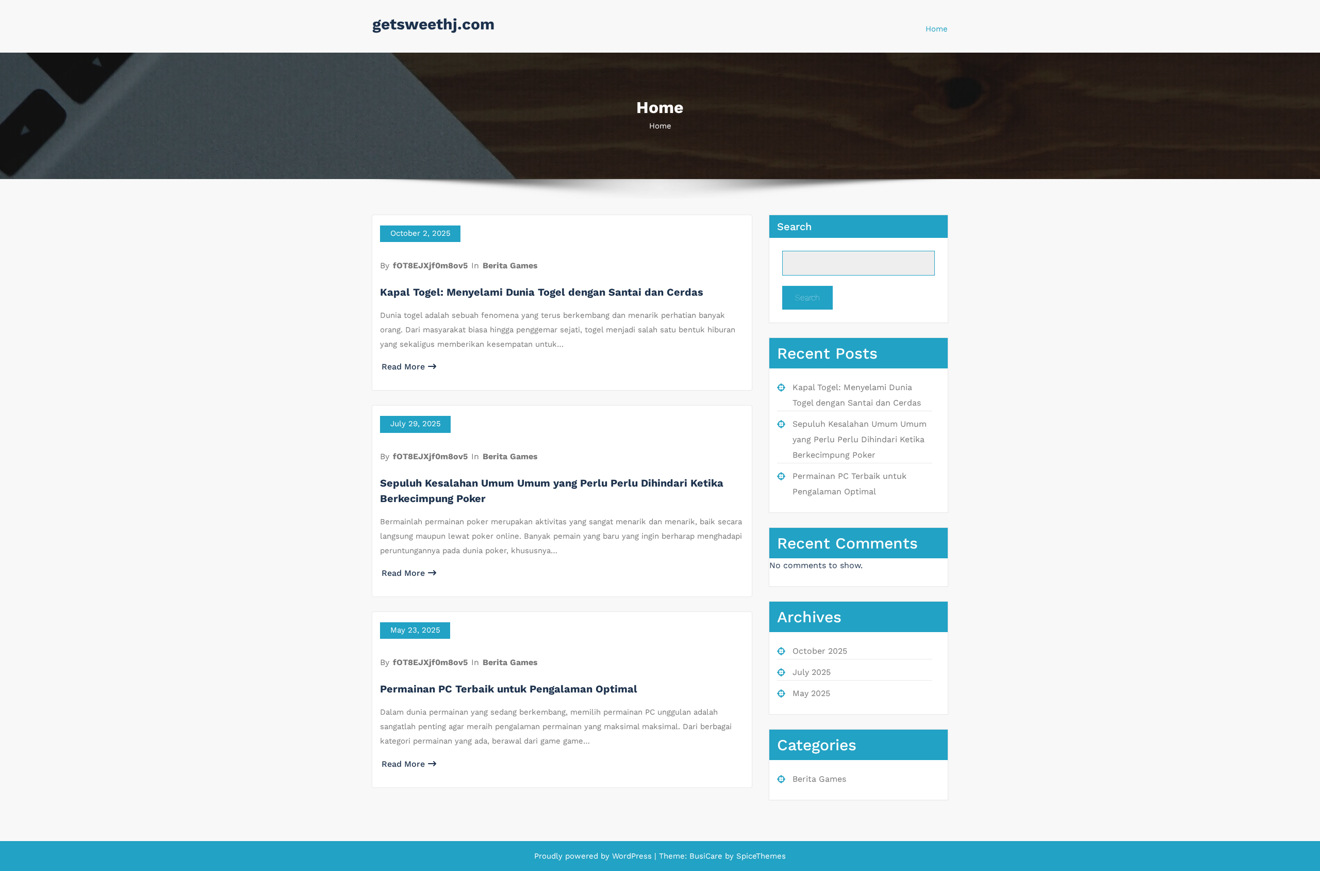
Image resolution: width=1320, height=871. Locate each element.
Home (937, 29)
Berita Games (510, 265)
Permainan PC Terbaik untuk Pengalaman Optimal (508, 689)
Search (794, 226)
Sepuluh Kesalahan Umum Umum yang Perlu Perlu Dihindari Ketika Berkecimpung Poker (860, 439)
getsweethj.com (433, 24)
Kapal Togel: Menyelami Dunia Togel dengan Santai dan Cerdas (541, 292)
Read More (403, 367)
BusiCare (707, 856)
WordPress (632, 856)
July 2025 (812, 672)
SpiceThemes (760, 856)
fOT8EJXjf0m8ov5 (430, 265)
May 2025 (811, 693)
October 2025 (820, 651)
